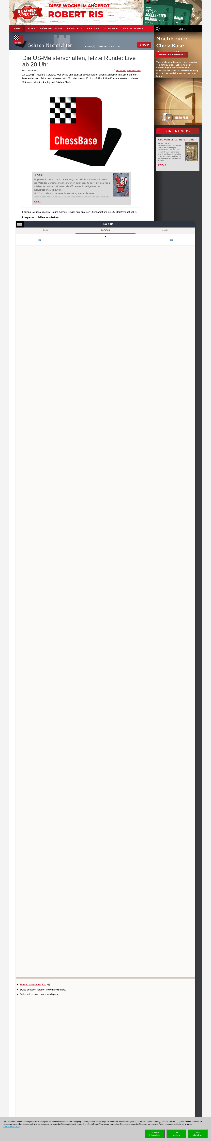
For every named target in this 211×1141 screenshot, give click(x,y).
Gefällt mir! (121, 70)
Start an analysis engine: (33, 984)
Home (31, 28)
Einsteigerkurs (132, 28)
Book (45, 230)
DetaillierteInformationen (154, 1133)
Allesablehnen (176, 1133)
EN (112, 46)
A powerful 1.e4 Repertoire (176, 139)
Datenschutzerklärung (11, 1126)
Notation (105, 230)
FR (119, 46)
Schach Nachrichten (50, 45)
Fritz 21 (38, 174)
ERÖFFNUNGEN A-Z (51, 28)
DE (109, 46)
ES (116, 46)
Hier (85, 1124)
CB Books (93, 28)
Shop (17, 28)
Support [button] (110, 28)
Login (182, 29)
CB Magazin (74, 28)
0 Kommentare (134, 70)
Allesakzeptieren (197, 1133)
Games (165, 230)
